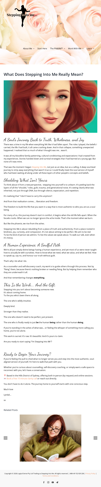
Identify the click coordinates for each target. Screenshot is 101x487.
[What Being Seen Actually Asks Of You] (50, 416)
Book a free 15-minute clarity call (22, 378)
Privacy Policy (90, 473)
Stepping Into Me (39, 167)
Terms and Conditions (50, 476)
